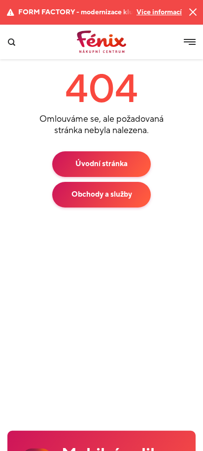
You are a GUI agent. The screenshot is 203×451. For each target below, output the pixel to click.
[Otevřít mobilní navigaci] (190, 42)
